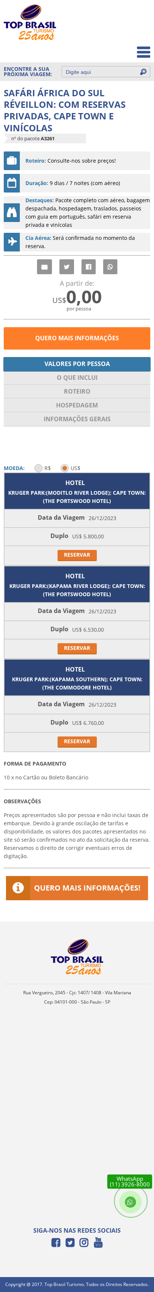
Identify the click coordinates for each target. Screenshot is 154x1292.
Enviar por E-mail (44, 266)
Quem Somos (128, 31)
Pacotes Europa (125, 48)
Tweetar (66, 266)
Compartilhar (88, 266)
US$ (75, 468)
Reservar (77, 554)
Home (137, 15)
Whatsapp (110, 266)
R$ (47, 468)
